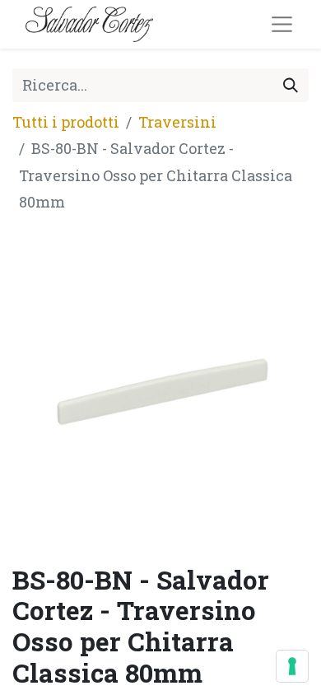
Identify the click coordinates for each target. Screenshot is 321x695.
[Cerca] (290, 85)
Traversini (177, 122)
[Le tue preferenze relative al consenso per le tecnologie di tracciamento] (292, 666)
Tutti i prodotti (65, 122)
